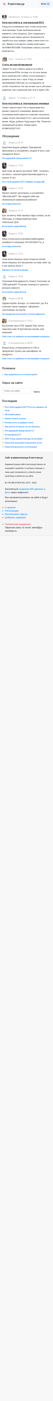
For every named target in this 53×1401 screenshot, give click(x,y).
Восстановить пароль (16, 514)
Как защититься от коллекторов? (21, 374)
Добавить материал (15, 517)
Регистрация (11, 511)
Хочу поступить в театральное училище (25, 103)
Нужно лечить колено (15, 418)
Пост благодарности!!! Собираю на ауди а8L (23, 182)
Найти (36, 391)
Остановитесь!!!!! (13, 435)
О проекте (10, 507)
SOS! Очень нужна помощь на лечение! (23, 439)
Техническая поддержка (18, 524)
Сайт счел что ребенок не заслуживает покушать (26, 336)
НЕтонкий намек (12, 414)
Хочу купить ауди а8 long (14, 226)
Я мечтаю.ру (13, 4)
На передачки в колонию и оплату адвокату (23, 314)
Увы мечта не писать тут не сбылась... (23, 427)
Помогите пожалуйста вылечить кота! (23, 443)
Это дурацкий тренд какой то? (17, 158)
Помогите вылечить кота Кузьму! (21, 447)
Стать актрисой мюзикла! (17, 64)
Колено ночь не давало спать (19, 422)
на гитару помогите (11, 204)
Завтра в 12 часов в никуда (15, 270)
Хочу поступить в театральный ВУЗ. (23, 22)
